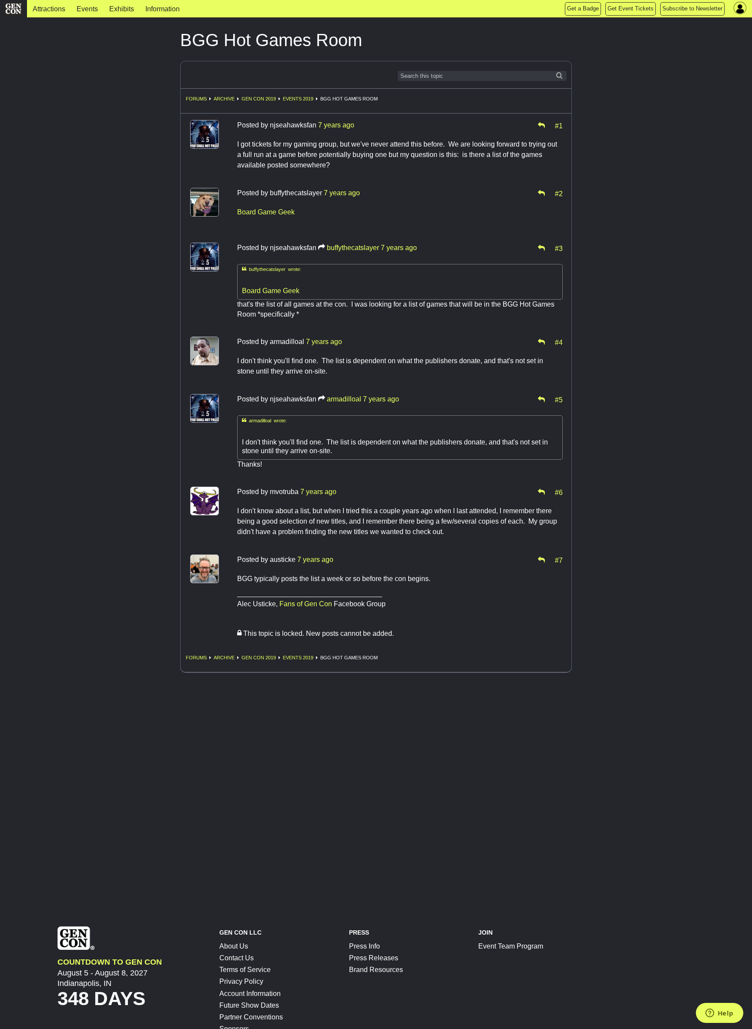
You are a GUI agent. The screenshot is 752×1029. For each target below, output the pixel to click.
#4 (559, 341)
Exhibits (121, 9)
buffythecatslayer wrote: (271, 269)
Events (87, 9)
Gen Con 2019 (259, 98)
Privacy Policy (241, 981)
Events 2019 (298, 98)
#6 (559, 491)
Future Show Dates (249, 1005)
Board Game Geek (266, 212)
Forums (196, 98)
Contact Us (236, 958)
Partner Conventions (251, 1017)
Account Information (250, 993)
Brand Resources (376, 969)
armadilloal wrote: (264, 420)
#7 (559, 559)
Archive (224, 98)
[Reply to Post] (541, 125)
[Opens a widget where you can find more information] (719, 1014)
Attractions (49, 9)
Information (162, 9)
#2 (559, 193)
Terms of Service (245, 969)
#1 (559, 125)
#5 (559, 399)
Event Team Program (510, 946)
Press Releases (373, 958)
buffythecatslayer (353, 247)
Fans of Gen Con (305, 604)
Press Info (364, 946)
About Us (233, 946)
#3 (559, 247)
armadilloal (344, 399)
